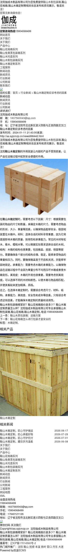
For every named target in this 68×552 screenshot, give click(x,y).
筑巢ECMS (20, 550)
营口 (49, 546)
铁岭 (43, 546)
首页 (15, 92)
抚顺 (31, 546)
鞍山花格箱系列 (9, 49)
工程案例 (5, 67)
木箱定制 (13, 322)
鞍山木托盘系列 (9, 56)
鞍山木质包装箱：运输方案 (25, 315)
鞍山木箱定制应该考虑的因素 (50, 92)
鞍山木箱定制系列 (10, 63)
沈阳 (20, 546)
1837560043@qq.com (23, 118)
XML (2, 495)
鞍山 (26, 546)
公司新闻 (5, 81)
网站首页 (5, 34)
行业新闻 (5, 78)
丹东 (55, 546)
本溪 (37, 546)
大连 (60, 546)
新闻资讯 (5, 74)
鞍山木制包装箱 (52, 2)
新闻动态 (5, 71)
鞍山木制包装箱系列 (11, 60)
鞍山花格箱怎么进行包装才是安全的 (30, 319)
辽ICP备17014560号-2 (23, 543)
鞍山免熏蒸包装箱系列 (12, 53)
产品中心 (5, 45)
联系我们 (5, 85)
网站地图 (5, 492)
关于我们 (5, 38)
